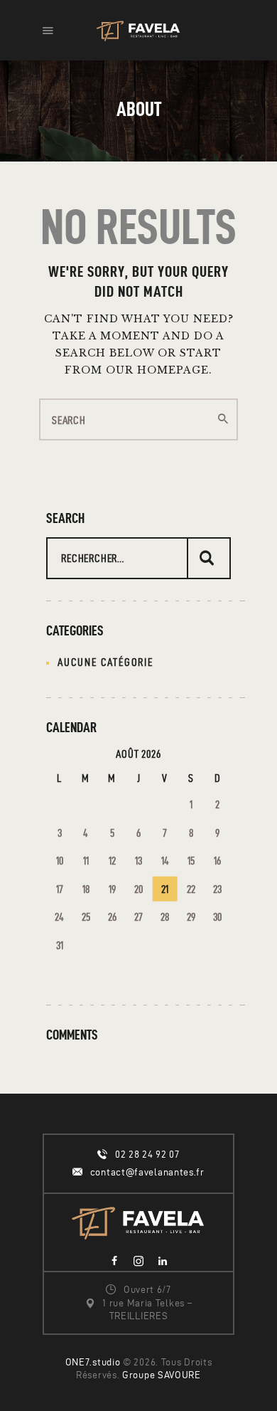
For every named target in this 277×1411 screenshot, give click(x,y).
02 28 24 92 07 (147, 1154)
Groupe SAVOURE (161, 1375)
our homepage (157, 370)
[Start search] (223, 419)
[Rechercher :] (138, 558)
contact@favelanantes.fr (147, 1172)
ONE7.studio (93, 1362)
